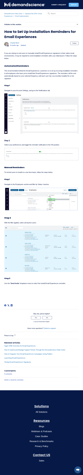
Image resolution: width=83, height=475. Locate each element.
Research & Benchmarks (41, 441)
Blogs (41, 426)
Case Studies (41, 436)
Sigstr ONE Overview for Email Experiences (20, 346)
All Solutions (41, 412)
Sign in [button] (74, 5)
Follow (74, 43)
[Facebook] (5, 305)
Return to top (9, 335)
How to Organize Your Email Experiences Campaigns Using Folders (28, 354)
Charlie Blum (14, 43)
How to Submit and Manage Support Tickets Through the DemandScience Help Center (34, 350)
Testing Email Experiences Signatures (17, 362)
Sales (41, 460)
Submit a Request (58, 5)
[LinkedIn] (12, 305)
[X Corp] (8, 305)
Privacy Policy (41, 446)
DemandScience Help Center (13, 13)
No (47, 317)
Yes (36, 317)
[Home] (24, 5)
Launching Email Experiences (14, 358)
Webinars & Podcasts (41, 431)
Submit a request (50, 328)
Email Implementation (22, 16)
